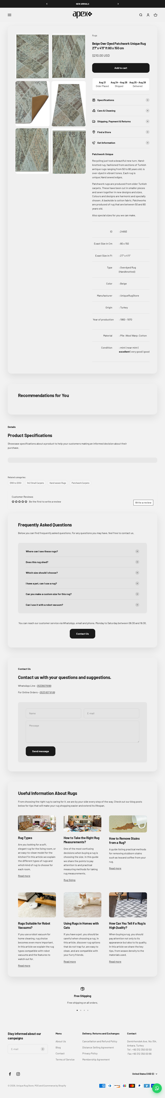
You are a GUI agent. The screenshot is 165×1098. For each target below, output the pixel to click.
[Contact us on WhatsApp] (157, 1088)
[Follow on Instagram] (18, 1074)
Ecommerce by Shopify (54, 1085)
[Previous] (46, 3)
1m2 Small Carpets (35, 483)
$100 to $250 (15, 483)
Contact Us (82, 633)
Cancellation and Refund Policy (99, 1041)
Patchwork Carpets (80, 483)
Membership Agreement (96, 1059)
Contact (60, 1053)
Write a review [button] (143, 502)
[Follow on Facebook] (10, 1074)
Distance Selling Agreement (98, 1047)
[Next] (118, 3)
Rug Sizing (69, 879)
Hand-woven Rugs (58, 483)
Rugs (94, 35)
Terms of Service (65, 1059)
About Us (61, 1041)
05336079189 (44, 685)
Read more (24, 875)
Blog (58, 1047)
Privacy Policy (89, 1053)
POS (37, 1085)
